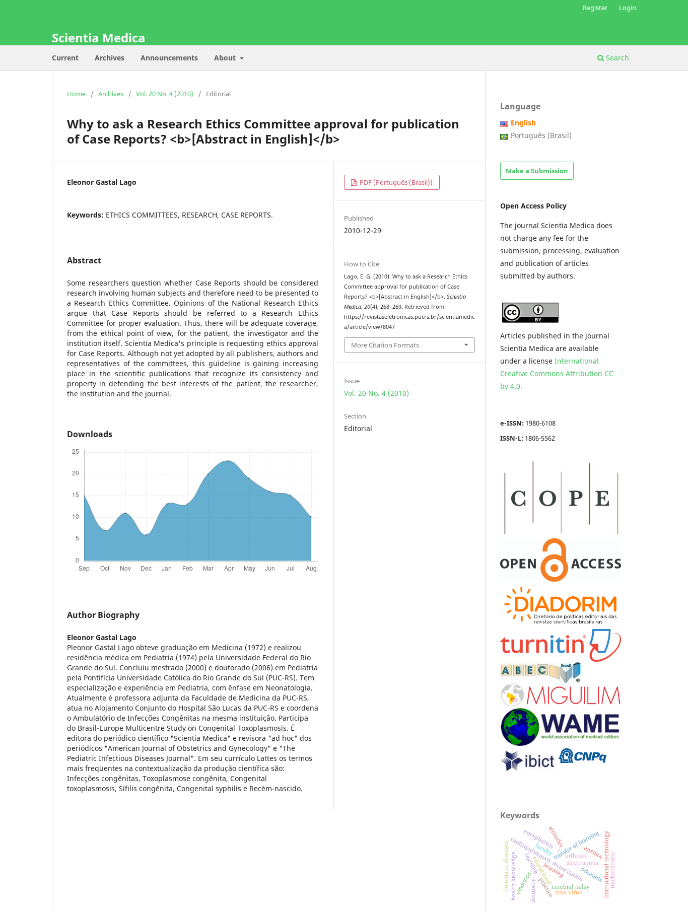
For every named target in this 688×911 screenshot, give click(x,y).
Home (76, 93)
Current (65, 57)
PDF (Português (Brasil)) (395, 182)
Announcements (169, 57)
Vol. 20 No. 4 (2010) (164, 93)
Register (595, 7)
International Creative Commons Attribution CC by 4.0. (556, 373)
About (226, 57)
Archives (109, 57)
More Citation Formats (385, 344)
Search (616, 57)
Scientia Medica (99, 37)
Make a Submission (537, 170)
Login (627, 7)
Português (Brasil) (541, 135)
